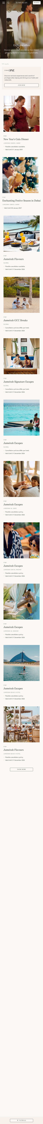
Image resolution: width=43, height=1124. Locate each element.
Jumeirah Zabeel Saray (12, 143)
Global (6, 263)
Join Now (21, 85)
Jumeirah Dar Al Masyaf (13, 570)
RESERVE (37, 3)
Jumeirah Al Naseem (11, 631)
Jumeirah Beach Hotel (12, 692)
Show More (21, 769)
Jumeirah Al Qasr (10, 508)
